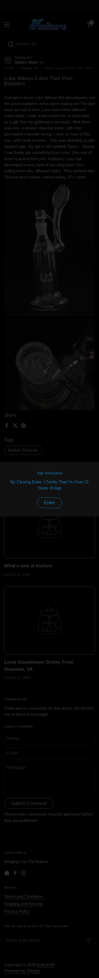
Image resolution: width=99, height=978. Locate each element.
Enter (49, 502)
